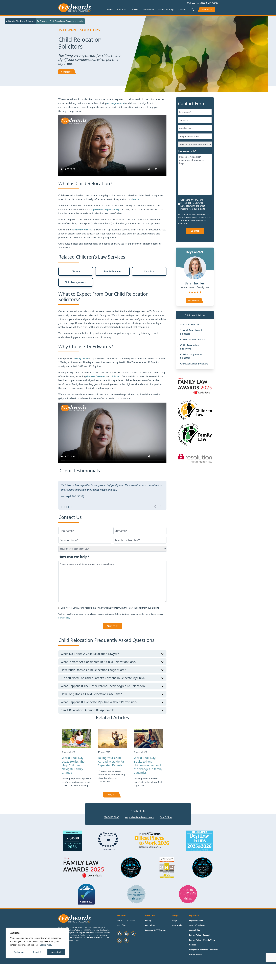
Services (134, 9)
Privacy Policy (64, 617)
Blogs (174, 920)
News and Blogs (166, 9)
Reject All (37, 952)
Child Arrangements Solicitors (191, 356)
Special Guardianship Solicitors (191, 332)
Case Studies (177, 925)
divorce (90, 376)
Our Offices (166, 817)
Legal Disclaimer (196, 920)
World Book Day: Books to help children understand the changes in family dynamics (148, 765)
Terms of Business (197, 925)
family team (81, 358)
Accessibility (194, 930)
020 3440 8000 (209, 3)
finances (101, 376)
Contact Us (207, 9)
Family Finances (112, 271)
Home (110, 9)
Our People (148, 9)
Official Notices (195, 954)
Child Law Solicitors (194, 315)
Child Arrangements (76, 282)
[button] (61, 507)
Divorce (75, 271)
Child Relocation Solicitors (189, 347)
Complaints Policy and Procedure (203, 949)
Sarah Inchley (195, 283)
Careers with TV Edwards (155, 930)
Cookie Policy (46, 944)
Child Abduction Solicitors (194, 363)
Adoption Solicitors (190, 324)
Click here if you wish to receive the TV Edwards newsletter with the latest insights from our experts (110, 607)
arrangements (115, 103)
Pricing (148, 920)
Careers (182, 9)
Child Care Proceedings (193, 339)
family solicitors (81, 229)
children (115, 376)
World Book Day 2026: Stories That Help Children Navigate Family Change (73, 765)
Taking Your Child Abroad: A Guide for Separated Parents (111, 761)
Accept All (56, 952)
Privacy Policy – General (199, 935)
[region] (37, 943)
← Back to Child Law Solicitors (20, 21)
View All (111, 794)
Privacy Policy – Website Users (202, 940)
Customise (19, 952)
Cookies (192, 945)
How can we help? (74, 556)
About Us (121, 9)
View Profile (193, 300)
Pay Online (150, 925)
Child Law (149, 271)
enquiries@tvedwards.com (139, 817)
